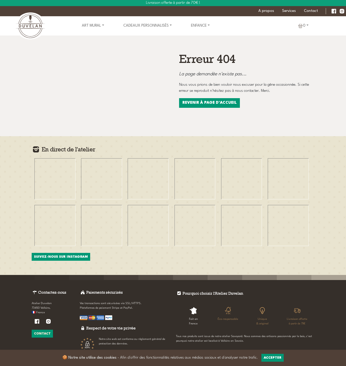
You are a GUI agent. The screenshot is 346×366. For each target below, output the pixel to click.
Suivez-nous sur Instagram (61, 256)
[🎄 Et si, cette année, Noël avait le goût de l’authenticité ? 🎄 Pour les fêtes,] (288, 225)
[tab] (193, 315)
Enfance (199, 26)
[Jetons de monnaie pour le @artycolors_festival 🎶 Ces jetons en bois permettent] (55, 179)
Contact (311, 11)
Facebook (334, 11)
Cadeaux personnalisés (146, 26)
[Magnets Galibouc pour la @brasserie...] (241, 225)
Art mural (91, 26)
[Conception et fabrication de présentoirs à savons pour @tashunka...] (55, 225)
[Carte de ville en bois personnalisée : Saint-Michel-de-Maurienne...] (195, 179)
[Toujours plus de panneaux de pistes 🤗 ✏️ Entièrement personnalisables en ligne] (148, 225)
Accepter (272, 357)
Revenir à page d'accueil (209, 103)
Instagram (342, 11)
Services (289, 11)
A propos (266, 11)
